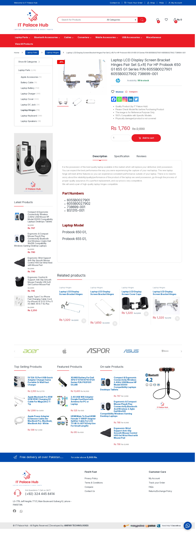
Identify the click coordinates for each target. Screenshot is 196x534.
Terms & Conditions (94, 482)
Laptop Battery (30, 88)
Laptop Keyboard (31, 115)
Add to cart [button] (83, 320)
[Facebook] (113, 99)
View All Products (24, 44)
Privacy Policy (91, 478)
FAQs (161, 3)
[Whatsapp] (119, 99)
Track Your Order (135, 3)
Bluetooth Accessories (46, 37)
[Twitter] (136, 99)
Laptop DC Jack (30, 104)
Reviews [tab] (141, 156)
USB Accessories (131, 37)
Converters (83, 37)
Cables (67, 37)
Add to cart (148, 138)
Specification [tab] (121, 156)
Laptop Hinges (53, 52)
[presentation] (181, 351)
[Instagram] (124, 99)
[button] (104, 61)
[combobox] (81, 20)
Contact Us (115, 3)
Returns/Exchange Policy (160, 491)
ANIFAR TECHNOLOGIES (76, 525)
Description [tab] (100, 156)
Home (16, 52)
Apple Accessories (31, 77)
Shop (152, 3)
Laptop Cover (30, 99)
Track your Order (157, 482)
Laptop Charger (30, 93)
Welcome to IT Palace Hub (25, 3)
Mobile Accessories (106, 37)
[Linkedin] (130, 99)
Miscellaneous (153, 37)
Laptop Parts (21, 37)
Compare (89, 487)
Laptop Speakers (31, 121)
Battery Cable (29, 82)
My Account (176, 3)
